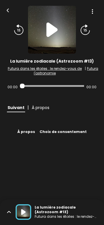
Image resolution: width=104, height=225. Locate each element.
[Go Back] (7, 10)
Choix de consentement (63, 131)
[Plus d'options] (92, 11)
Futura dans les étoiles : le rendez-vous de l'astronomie (45, 71)
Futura (92, 68)
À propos (26, 131)
